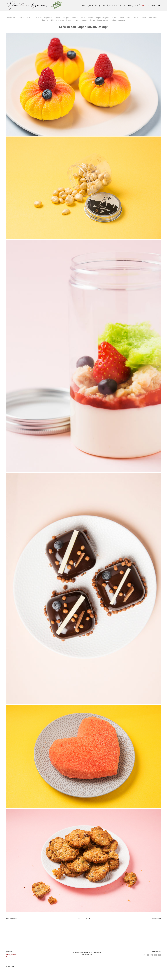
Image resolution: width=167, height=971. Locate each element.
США (52, 20)
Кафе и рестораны (102, 18)
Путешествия (153, 18)
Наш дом (136, 18)
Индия (76, 20)
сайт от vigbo (10, 966)
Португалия (48, 18)
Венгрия (22, 18)
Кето (129, 18)
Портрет (115, 18)
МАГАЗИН (118, 5)
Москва (57, 18)
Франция (75, 18)
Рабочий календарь (118, 20)
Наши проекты (132, 5)
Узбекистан (60, 20)
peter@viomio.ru (12, 955)
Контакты (151, 5)
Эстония (45, 20)
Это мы (92, 20)
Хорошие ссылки (103, 20)
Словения (38, 18)
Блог (142, 5)
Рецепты (91, 18)
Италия (69, 20)
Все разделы (11, 18)
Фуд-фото (66, 18)
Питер (144, 18)
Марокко (84, 20)
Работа (122, 18)
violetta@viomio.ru (13, 954)
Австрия (30, 18)
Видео (83, 18)
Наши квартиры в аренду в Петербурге (96, 5)
